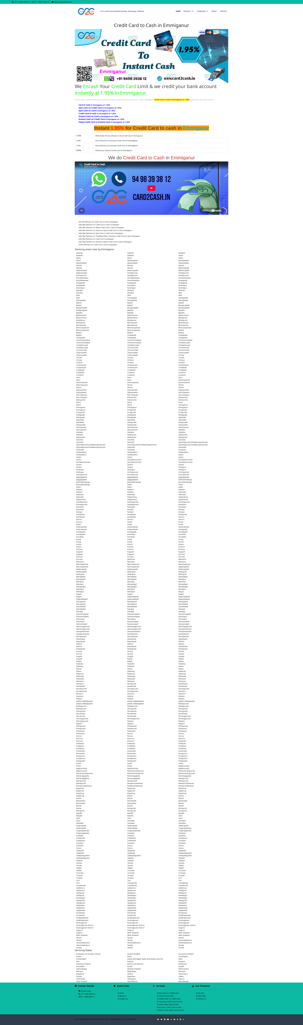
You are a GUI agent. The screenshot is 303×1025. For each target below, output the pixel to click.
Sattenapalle (81, 826)
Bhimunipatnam (82, 328)
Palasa (181, 666)
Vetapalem (182, 903)
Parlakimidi (131, 684)
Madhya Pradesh (134, 969)
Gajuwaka (182, 417)
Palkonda (131, 671)
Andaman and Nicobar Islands (88, 954)
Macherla (131, 559)
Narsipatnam (132, 634)
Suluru (130, 845)
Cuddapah (182, 367)
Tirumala (130, 870)
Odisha (130, 974)
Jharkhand (182, 964)
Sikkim (181, 976)
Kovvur (181, 542)
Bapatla (130, 310)
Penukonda (80, 713)
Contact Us (123, 999)
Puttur (78, 763)
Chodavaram (81, 365)
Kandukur (182, 504)
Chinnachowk (132, 347)
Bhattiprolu (182, 318)
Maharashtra (183, 969)
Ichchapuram (132, 472)
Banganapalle (183, 305)
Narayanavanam (185, 629)
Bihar (129, 956)
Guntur (79, 464)
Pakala (129, 659)
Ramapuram (183, 778)
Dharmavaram (184, 380)
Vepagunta (80, 900)
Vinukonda (80, 913)
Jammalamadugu (185, 479)
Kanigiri (130, 509)
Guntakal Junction (134, 459)
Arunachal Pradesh (186, 954)
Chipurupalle (81, 352)
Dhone (130, 385)
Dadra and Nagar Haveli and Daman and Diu (145, 959)
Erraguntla (131, 410)
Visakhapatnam (184, 915)
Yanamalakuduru (185, 940)
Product (187, 11)
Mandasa (182, 579)
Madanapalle (183, 567)
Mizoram (181, 971)
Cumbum (131, 372)
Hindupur (182, 467)
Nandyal (130, 609)
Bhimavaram (132, 323)
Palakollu (79, 664)
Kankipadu (80, 514)
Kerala (129, 966)
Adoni (180, 255)
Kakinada (182, 492)
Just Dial (200, 993)
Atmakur (79, 290)
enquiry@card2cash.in (63, 2)
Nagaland (80, 974)
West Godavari (133, 933)
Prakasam (182, 741)
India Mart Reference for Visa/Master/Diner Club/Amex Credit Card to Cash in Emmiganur (109, 236)
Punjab (79, 976)
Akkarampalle (183, 268)
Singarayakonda (184, 828)
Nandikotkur (183, 604)
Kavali (129, 522)
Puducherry (183, 974)
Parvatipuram (81, 689)
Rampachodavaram (135, 783)
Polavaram (182, 728)
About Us (123, 996)
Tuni (180, 878)
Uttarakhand (132, 981)
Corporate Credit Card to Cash (170, 1001)
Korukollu (131, 534)
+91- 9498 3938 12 (22, 2)
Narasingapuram (83, 626)
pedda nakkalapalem (84, 701)
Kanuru (181, 517)
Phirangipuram (184, 716)
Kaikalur (79, 489)
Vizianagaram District (84, 925)
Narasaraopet (132, 621)
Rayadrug (182, 791)
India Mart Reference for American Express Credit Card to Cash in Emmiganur (105, 230)
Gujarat (130, 961)
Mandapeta (80, 577)
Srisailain (182, 840)
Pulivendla (80, 751)
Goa (77, 961)
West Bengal (183, 981)
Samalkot (131, 821)
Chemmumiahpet (83, 340)
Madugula (131, 572)
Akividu (79, 265)
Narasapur (182, 616)
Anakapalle (182, 280)
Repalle (79, 813)
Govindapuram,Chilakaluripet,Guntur (193, 442)
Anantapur (131, 285)
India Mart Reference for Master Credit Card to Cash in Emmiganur (101, 227)
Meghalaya (131, 971)
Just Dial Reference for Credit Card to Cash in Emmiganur (98, 222)
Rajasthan (131, 976)
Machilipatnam (82, 564)
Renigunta (131, 808)
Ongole (181, 654)
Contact (223, 11)
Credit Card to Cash (166, 996)
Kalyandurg (132, 497)
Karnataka (80, 966)
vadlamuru (80, 888)
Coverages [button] (201, 11)
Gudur (181, 455)
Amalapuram (132, 273)
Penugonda (131, 708)
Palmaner (182, 679)
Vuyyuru (181, 928)
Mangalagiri (132, 584)
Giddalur (181, 430)
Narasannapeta (82, 614)
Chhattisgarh (81, 959)
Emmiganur (183, 405)
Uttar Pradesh (81, 981)
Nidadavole (131, 646)
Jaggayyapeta (81, 477)
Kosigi (78, 539)
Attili (180, 293)
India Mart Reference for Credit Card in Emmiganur (96, 239)
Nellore (181, 641)
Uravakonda (132, 883)
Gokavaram (131, 435)
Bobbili (181, 330)
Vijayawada (131, 908)
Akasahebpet (132, 260)
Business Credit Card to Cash (169, 1007)
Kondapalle (182, 529)
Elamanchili (132, 397)
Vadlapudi (182, 890)
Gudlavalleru (81, 452)
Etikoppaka (80, 415)
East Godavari (183, 392)
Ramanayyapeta (82, 776)
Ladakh (181, 966)
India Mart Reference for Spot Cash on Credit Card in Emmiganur (101, 233)
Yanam (79, 938)
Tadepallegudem (185, 853)
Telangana (131, 979)
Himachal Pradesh (83, 964)
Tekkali (181, 865)
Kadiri (129, 484)
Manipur (79, 971)
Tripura (181, 979)
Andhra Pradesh (133, 954)
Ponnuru (79, 738)
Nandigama (81, 601)
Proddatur (131, 746)
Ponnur (130, 733)
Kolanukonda (81, 527)
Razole (181, 803)
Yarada (130, 945)
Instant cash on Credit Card (169, 999)
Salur (180, 816)
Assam (78, 956)
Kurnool (181, 554)
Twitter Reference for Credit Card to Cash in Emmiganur (98, 245)
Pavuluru (182, 691)
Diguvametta (81, 390)
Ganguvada (131, 422)
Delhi (180, 959)
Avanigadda (132, 298)
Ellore (78, 402)
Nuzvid (79, 651)
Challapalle (131, 335)
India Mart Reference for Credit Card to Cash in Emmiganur (99, 225)
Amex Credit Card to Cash (168, 1004)
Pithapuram (81, 726)
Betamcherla (81, 315)
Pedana (130, 696)
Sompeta (130, 833)
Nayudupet (80, 639)
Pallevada (80, 676)
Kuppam (79, 552)
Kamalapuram (81, 502)
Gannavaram (81, 427)
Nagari (181, 591)
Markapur (80, 589)
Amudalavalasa (82, 278)
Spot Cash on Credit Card (168, 993)
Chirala (181, 355)
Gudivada (131, 447)
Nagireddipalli (133, 596)
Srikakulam (80, 838)
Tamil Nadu (80, 979)
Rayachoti (80, 788)
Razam (130, 796)
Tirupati (79, 875)
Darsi (78, 377)
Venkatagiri (131, 895)
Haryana (181, 961)
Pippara (130, 721)
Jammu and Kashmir (135, 964)
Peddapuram (183, 704)
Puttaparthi (131, 758)
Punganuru (182, 753)
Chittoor (130, 360)
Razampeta (80, 801)
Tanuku (79, 863)
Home (178, 11)
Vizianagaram (132, 920)
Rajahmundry (183, 766)
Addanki (79, 253)
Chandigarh (183, 956)
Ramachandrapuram (135, 771)
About (214, 11)
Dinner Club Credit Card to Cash (171, 1010)
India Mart (201, 996)
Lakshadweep (81, 969)
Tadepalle (80, 850)
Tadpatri (130, 858)
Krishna (130, 547)
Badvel (79, 303)
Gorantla (79, 440)
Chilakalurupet (184, 342)
